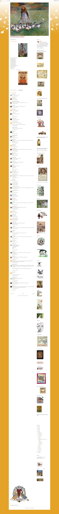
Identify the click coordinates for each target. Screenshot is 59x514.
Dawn (13, 210)
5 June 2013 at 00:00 (14, 254)
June (39, 438)
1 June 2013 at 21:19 (14, 120)
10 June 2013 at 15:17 (15, 280)
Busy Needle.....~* (40, 443)
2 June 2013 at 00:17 (14, 129)
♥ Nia (13, 226)
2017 (38, 427)
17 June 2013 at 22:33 (15, 288)
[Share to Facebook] (21, 90)
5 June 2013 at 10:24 (14, 258)
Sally (13, 230)
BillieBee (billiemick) (15, 101)
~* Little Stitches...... (40, 442)
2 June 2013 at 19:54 (14, 196)
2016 (38, 428)
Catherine (13, 148)
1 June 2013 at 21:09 (14, 116)
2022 (38, 426)
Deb (12, 201)
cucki (41, 41)
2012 (38, 451)
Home (23, 293)
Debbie (13, 139)
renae (13, 235)
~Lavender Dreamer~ (15, 186)
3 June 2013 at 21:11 (14, 238)
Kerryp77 (13, 194)
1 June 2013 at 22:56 (14, 125)
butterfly (13, 157)
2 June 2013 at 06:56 (14, 155)
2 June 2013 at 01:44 (14, 137)
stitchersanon (14, 174)
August (39, 436)
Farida (13, 259)
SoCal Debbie (14, 281)
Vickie (13, 179)
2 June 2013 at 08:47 (14, 163)
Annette (13, 214)
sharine (13, 144)
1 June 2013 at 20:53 (14, 111)
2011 (38, 452)
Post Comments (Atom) (25, 295)
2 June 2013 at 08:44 (14, 159)
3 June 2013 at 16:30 (14, 228)
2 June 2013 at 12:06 (14, 177)
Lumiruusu (13, 206)
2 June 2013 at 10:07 (14, 169)
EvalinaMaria (14, 135)
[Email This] (18, 90)
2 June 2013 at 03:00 (14, 146)
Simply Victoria (14, 218)
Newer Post (12, 293)
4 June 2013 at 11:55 (14, 242)
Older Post (33, 293)
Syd (12, 105)
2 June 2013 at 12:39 (14, 181)
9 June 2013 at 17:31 (14, 275)
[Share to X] (20, 90)
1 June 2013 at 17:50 (14, 96)
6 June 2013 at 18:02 (14, 262)
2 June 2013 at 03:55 (14, 151)
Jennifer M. (13, 264)
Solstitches (13, 277)
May (39, 445)
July (39, 437)
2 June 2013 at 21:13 (14, 204)
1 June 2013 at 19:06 (14, 103)
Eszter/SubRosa (14, 190)
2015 (38, 429)
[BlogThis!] (19, 90)
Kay (12, 285)
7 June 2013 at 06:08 (14, 270)
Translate (43, 458)
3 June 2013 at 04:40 (14, 220)
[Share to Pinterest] (22, 90)
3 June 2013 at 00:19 (14, 216)
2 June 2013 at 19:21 (14, 192)
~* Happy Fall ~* (40, 444)
